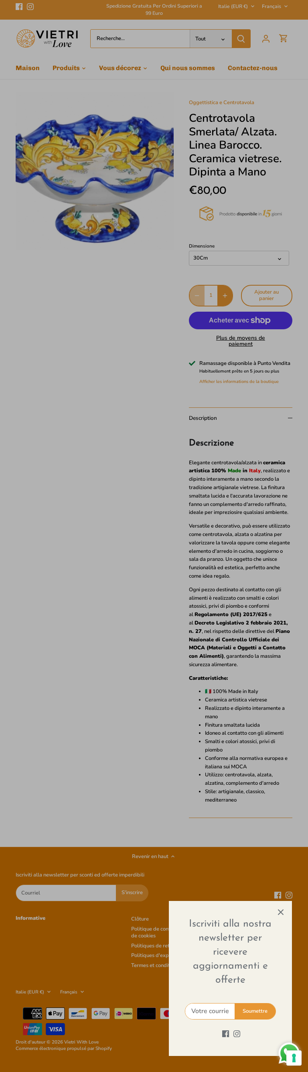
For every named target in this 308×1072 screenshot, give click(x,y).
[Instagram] (236, 1033)
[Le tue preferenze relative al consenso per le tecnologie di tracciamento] (294, 1058)
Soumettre (255, 1011)
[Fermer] (281, 912)
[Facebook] (225, 1033)
